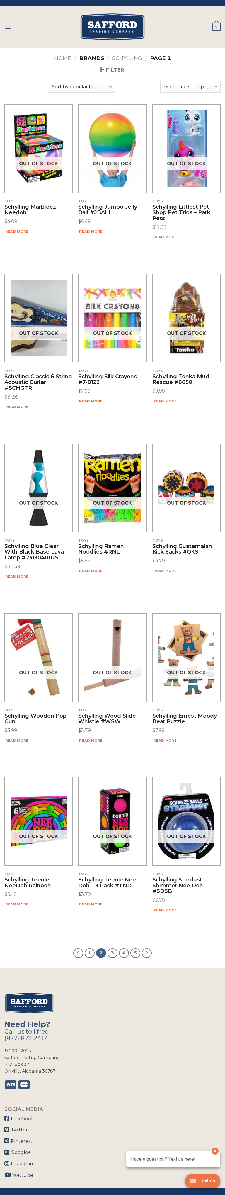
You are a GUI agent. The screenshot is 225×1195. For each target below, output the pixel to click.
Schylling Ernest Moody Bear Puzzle (184, 719)
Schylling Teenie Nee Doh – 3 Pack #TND (107, 883)
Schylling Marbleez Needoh (30, 210)
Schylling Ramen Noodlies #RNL (101, 549)
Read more (17, 231)
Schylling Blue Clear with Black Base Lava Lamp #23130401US (34, 552)
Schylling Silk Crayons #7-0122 (107, 380)
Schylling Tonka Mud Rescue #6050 (180, 380)
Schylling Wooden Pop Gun (35, 719)
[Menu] (7, 27)
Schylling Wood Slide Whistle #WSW (107, 719)
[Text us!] (202, 1182)
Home (62, 58)
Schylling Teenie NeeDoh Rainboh (27, 883)
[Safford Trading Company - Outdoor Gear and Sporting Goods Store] (112, 26)
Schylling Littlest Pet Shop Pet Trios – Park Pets (181, 213)
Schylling (127, 58)
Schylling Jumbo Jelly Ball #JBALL (107, 210)
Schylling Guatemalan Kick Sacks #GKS (182, 549)
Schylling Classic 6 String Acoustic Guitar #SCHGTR (38, 382)
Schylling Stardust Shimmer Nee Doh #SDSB (177, 885)
